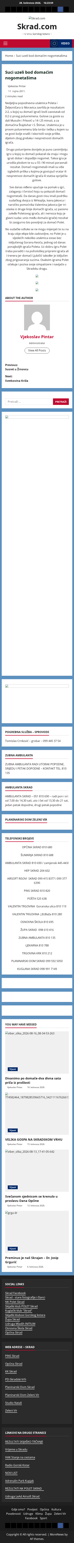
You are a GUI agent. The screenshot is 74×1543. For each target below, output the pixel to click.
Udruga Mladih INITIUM (20, 1324)
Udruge (28, 1514)
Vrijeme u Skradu (16, 1449)
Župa (48, 1514)
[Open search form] (46, 43)
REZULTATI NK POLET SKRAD (24, 1488)
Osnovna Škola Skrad (18, 1328)
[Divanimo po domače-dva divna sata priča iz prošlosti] (37, 1052)
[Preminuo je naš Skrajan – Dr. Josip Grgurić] (37, 1232)
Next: (16, 378)
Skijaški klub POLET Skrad (21, 1306)
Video (65, 43)
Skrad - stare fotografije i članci (25, 1297)
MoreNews (57, 1534)
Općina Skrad (13, 1332)
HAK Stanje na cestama (20, 1457)
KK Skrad (11, 1371)
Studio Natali (13, 1403)
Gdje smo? (18, 1509)
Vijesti (12, 1069)
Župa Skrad (12, 1319)
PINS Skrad (12, 1356)
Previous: (16, 367)
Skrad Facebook (15, 1293)
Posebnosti (13, 1514)
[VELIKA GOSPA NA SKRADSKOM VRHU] (37, 1113)
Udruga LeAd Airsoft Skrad (22, 1496)
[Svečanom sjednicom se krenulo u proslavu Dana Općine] (37, 1171)
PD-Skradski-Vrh (15, 1379)
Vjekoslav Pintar (17, 86)
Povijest (32, 1509)
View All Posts (37, 350)
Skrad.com (37, 26)
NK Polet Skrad (14, 1302)
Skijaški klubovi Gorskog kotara (25, 1315)
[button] (5, 43)
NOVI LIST (11, 1473)
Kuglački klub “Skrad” (18, 1310)
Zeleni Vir (11, 1410)
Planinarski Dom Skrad (20, 1387)
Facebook (31, 1518)
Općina (44, 1509)
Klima (39, 1514)
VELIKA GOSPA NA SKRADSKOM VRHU (33, 1139)
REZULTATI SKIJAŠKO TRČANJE (24, 1442)
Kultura (56, 1509)
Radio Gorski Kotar (17, 1465)
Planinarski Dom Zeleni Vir (22, 1395)
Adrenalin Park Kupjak (19, 1481)
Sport (43, 1518)
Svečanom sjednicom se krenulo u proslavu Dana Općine (31, 1198)
